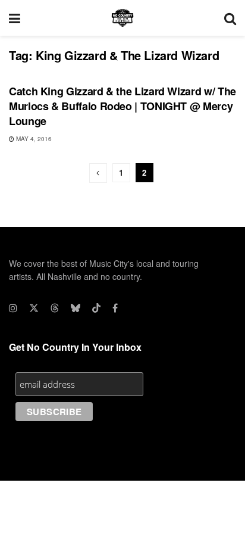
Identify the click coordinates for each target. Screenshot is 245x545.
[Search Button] (230, 18)
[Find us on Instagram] (13, 307)
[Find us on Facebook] (115, 307)
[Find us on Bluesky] (75, 307)
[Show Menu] (14, 18)
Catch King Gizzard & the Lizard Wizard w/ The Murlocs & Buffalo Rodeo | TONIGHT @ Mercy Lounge (122, 106)
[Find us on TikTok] (96, 307)
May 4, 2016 (33, 139)
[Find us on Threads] (55, 307)
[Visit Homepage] (122, 18)
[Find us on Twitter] (34, 307)
